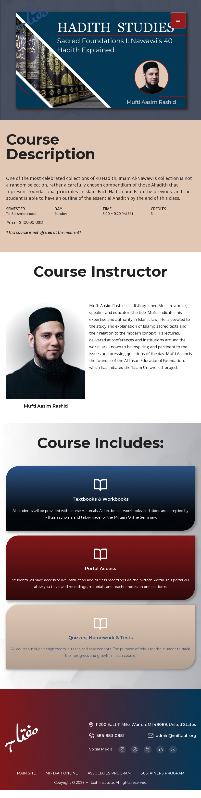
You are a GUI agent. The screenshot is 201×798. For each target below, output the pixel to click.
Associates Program (109, 773)
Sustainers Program (162, 773)
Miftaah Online (62, 773)
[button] (178, 20)
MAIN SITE (26, 773)
